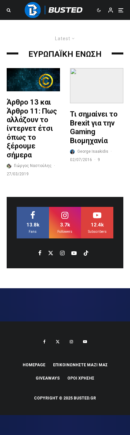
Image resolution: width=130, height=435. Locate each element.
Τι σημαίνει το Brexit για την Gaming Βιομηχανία (94, 127)
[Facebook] (44, 342)
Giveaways (48, 378)
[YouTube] (85, 342)
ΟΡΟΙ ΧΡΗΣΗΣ (80, 378)
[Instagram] (71, 342)
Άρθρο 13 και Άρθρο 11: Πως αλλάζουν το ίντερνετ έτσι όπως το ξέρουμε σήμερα (32, 128)
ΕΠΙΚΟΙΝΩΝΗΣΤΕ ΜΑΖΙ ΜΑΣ (80, 365)
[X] (58, 342)
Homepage (34, 365)
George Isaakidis (92, 151)
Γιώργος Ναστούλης (33, 165)
